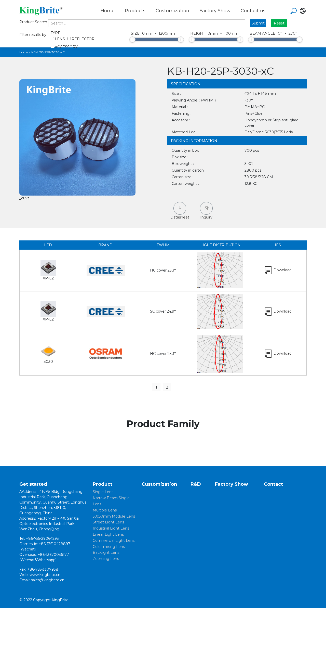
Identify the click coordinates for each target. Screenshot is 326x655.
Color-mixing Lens (109, 546)
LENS (60, 39)
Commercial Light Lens (113, 540)
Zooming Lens (106, 558)
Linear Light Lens (108, 534)
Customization (172, 11)
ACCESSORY (66, 47)
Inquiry (206, 217)
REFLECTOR (83, 39)
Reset (279, 23)
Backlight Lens (106, 552)
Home (108, 11)
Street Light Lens (108, 522)
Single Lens (103, 492)
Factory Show (214, 11)
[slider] (132, 39)
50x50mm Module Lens (114, 516)
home (23, 52)
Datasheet (179, 217)
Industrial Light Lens (111, 528)
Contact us (253, 11)
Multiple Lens (105, 510)
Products (135, 11)
